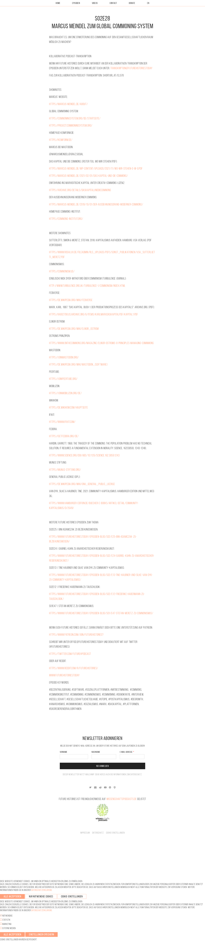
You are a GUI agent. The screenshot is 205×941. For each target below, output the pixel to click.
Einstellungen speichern (41, 934)
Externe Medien (9, 928)
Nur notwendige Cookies (41, 896)
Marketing (7, 924)
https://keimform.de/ (60, 139)
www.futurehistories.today (64, 675)
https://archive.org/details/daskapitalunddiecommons (80, 190)
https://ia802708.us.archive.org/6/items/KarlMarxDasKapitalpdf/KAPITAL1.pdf (93, 314)
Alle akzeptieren (12, 896)
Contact (113, 3)
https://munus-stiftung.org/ (65, 469)
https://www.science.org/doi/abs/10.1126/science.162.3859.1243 (84, 455)
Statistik (6, 919)
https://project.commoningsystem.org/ (70, 125)
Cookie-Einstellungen (115, 832)
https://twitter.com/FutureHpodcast (70, 653)
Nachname (96, 752)
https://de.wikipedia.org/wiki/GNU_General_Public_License (82, 484)
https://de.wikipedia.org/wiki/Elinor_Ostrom (74, 328)
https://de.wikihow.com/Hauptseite (68, 407)
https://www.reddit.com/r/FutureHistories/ (73, 668)
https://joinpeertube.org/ (63, 378)
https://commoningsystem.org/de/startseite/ (75, 118)
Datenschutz (136, 774)
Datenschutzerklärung (41, 890)
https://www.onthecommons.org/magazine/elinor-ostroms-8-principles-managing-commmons (101, 343)
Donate (132, 3)
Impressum (85, 832)
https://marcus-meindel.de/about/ (68, 104)
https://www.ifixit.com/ (62, 421)
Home (58, 3)
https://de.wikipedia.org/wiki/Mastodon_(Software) (78, 364)
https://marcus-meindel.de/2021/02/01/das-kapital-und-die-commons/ (88, 175)
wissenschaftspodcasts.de (121, 799)
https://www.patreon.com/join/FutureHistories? (76, 634)
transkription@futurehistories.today (131, 68)
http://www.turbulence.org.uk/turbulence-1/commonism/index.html (87, 285)
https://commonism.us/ (62, 271)
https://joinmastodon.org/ (64, 357)
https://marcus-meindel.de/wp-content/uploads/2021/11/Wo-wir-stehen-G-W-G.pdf (96, 168)
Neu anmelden (102, 766)
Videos (95, 3)
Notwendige (7, 915)
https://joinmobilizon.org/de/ (65, 393)
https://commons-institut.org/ (66, 218)
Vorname (63, 752)
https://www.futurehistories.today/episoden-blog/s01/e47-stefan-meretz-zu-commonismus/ (101, 613)
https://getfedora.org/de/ (64, 436)
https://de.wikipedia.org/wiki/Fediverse (71, 300)
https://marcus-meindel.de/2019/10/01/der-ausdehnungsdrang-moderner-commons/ (96, 204)
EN (148, 3)
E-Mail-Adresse (126, 752)
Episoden (76, 3)
